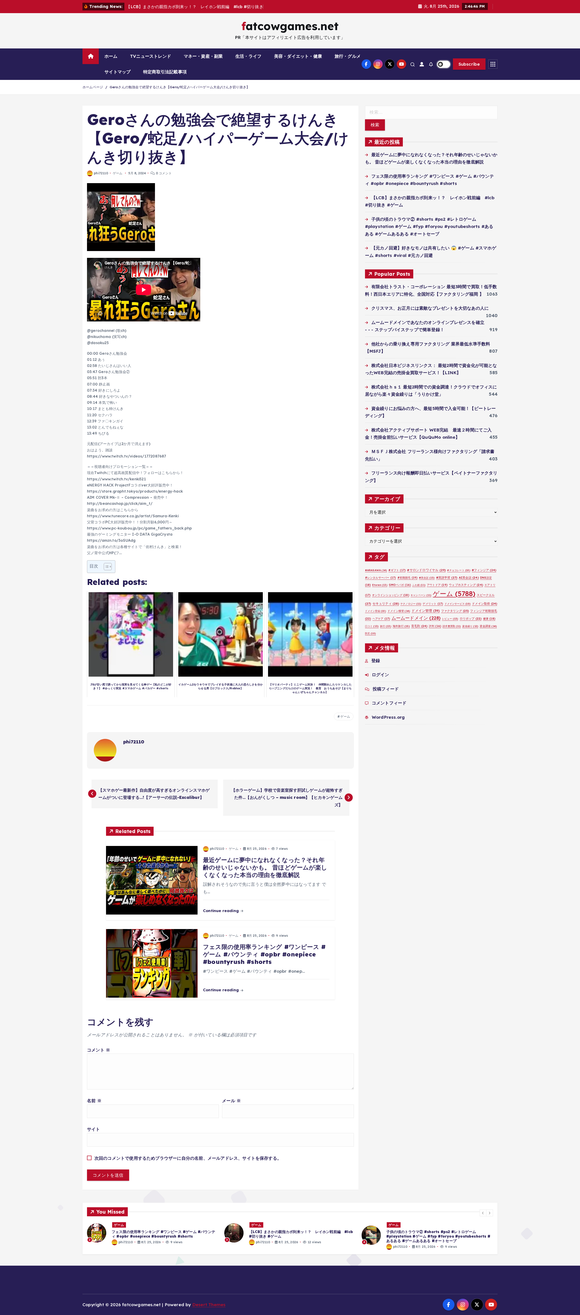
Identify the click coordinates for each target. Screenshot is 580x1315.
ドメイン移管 (398, 611)
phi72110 (101, 173)
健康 (489, 618)
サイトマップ (117, 71)
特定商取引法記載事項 (165, 71)
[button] (483, 1213)
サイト (93, 1129)
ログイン (380, 674)
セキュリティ (385, 603)
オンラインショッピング (390, 595)
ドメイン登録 (375, 611)
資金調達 (488, 626)
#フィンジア (484, 570)
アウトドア (437, 585)
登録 (375, 660)
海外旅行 (401, 626)
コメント (98, 1050)
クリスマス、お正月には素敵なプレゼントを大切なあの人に (430, 308)
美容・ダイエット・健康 (298, 56)
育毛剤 (419, 626)
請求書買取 (451, 626)
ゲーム (118, 173)
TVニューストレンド (150, 56)
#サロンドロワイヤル (426, 570)
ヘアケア (381, 618)
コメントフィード (389, 703)
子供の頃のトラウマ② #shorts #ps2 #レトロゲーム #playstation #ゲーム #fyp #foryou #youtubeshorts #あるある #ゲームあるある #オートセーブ (429, 226)
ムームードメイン (416, 618)
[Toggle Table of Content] (105, 566)
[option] (153, 1233)
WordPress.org (388, 717)
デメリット (433, 603)
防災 (370, 633)
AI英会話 (469, 577)
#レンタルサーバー (380, 577)
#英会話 (427, 577)
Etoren (379, 585)
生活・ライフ (248, 56)
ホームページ (92, 87)
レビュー (450, 618)
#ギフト (397, 570)
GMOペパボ (400, 585)
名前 (94, 1100)
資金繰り (470, 626)
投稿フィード (386, 689)
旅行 (385, 626)
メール (231, 1100)
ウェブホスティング (466, 585)
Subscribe (469, 64)
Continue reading (221, 910)
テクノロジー (410, 603)
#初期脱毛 (407, 577)
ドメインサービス (458, 603)
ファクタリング (455, 611)
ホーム (111, 56)
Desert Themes (209, 1304)
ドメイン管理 (425, 610)
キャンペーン (421, 595)
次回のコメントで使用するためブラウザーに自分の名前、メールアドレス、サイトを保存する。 (187, 1158)
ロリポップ (471, 618)
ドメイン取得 (484, 603)
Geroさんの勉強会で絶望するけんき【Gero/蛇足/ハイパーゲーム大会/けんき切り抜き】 (180, 87)
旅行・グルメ (348, 56)
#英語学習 (446, 577)
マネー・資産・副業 (203, 56)
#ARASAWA (376, 570)
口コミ (372, 626)
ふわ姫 (418, 585)
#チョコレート (458, 570)
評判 (435, 626)
